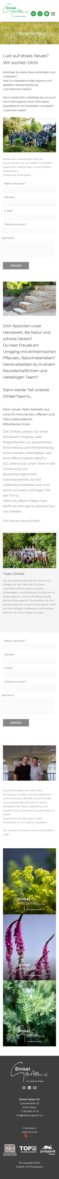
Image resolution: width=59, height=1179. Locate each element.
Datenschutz (29, 1131)
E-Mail (8, 210)
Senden (16, 265)
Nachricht (8, 238)
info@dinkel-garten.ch (29, 1115)
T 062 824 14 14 (30, 1111)
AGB (31, 1136)
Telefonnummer (15, 224)
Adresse (9, 197)
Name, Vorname (14, 183)
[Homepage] (6, 11)
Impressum (30, 1128)
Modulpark (36, 1166)
